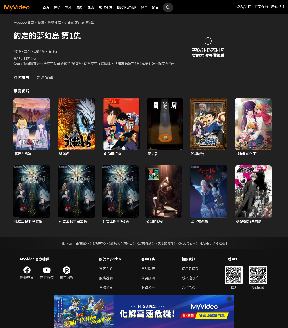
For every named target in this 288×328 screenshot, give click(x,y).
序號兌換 (278, 6)
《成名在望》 (98, 243)
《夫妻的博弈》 (165, 243)
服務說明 (106, 277)
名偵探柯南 (112, 153)
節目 (155, 7)
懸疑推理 (54, 22)
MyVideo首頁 (24, 22)
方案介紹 (261, 6)
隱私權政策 (190, 277)
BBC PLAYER (126, 7)
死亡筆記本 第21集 (73, 221)
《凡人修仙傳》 (188, 243)
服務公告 (148, 287)
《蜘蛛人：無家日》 (121, 243)
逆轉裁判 (198, 153)
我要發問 (148, 277)
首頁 (46, 7)
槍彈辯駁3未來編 (248, 221)
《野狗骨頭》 (145, 243)
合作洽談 (188, 287)
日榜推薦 (106, 287)
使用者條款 (190, 268)
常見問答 (148, 268)
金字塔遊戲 (199, 221)
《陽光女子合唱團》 (73, 243)
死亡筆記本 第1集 (116, 221)
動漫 (91, 7)
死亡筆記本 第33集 (28, 221)
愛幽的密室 (154, 221)
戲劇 (79, 7)
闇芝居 (153, 153)
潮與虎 (64, 153)
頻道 (57, 7)
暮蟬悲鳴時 (22, 153)
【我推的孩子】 (248, 153)
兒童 (144, 7)
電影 (68, 7)
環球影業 (105, 7)
